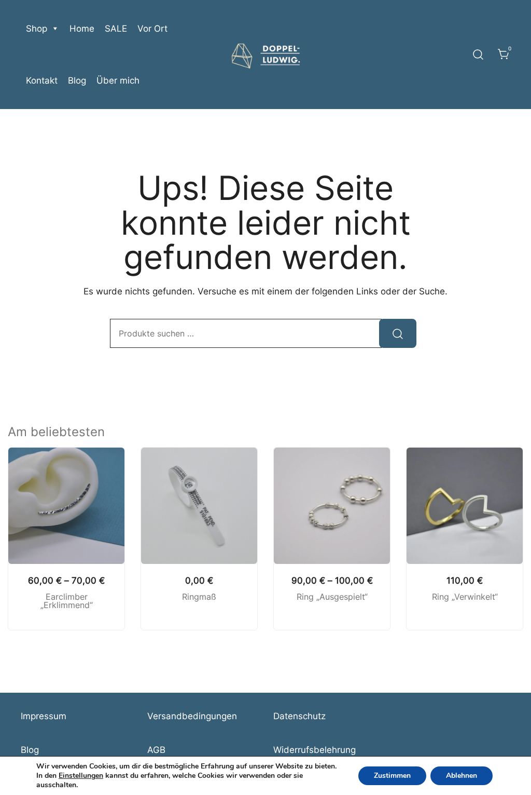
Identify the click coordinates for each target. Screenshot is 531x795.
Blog (77, 80)
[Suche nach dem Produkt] (397, 333)
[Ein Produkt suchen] (478, 54)
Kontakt (42, 80)
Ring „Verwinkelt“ (465, 596)
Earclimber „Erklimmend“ (66, 601)
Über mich (117, 80)
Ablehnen (461, 775)
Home (81, 28)
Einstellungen (81, 775)
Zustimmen (392, 775)
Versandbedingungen (192, 716)
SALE (116, 28)
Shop (36, 28)
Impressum (43, 716)
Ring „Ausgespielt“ (332, 596)
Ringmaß (199, 596)
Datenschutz (299, 716)
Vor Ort (152, 28)
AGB (156, 750)
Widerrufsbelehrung (314, 750)
